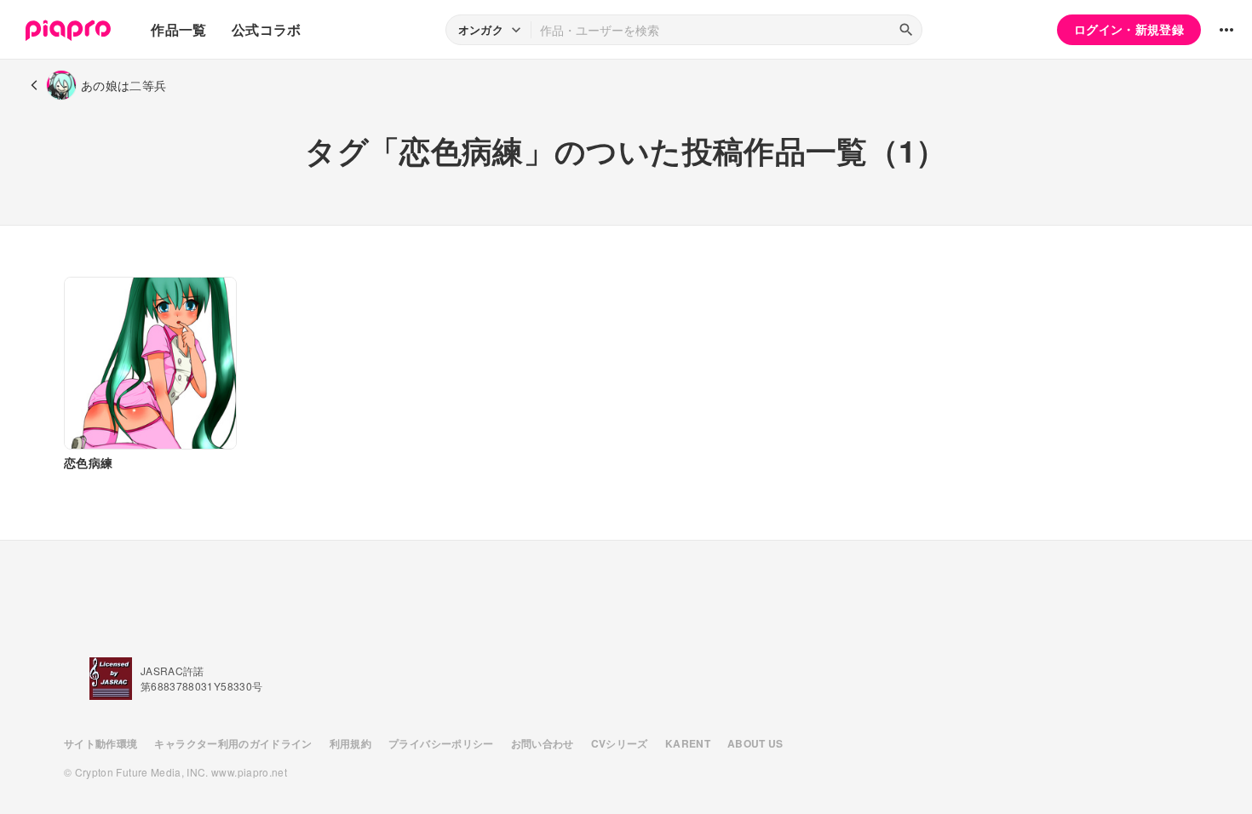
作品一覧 (178, 29)
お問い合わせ (542, 743)
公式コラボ (267, 29)
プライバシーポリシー (441, 743)
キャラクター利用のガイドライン (233, 743)
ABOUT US (755, 743)
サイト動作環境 (100, 743)
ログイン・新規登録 (1129, 28)
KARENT (687, 743)
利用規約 (350, 743)
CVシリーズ (619, 743)
